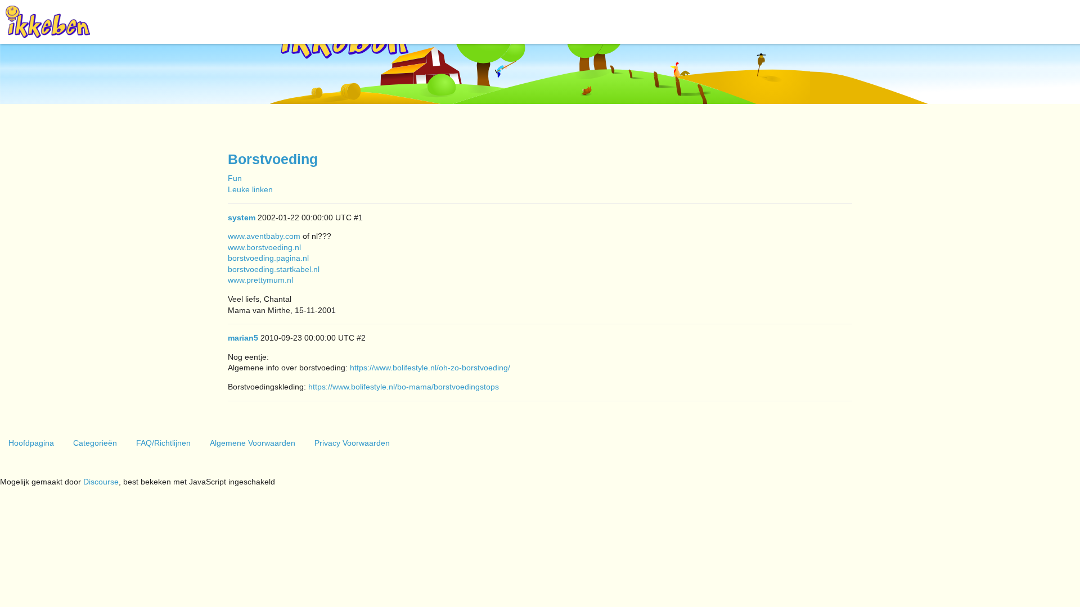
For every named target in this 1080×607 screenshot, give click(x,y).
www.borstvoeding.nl (264, 247)
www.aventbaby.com (264, 236)
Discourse (101, 481)
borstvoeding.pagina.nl (268, 257)
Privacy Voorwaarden (352, 442)
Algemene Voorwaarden (252, 442)
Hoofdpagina (31, 442)
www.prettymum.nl (260, 279)
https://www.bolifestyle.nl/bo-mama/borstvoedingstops (403, 386)
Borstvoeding (273, 159)
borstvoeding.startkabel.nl (274, 269)
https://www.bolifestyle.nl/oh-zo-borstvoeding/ (430, 367)
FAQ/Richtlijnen (163, 442)
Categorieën (95, 442)
